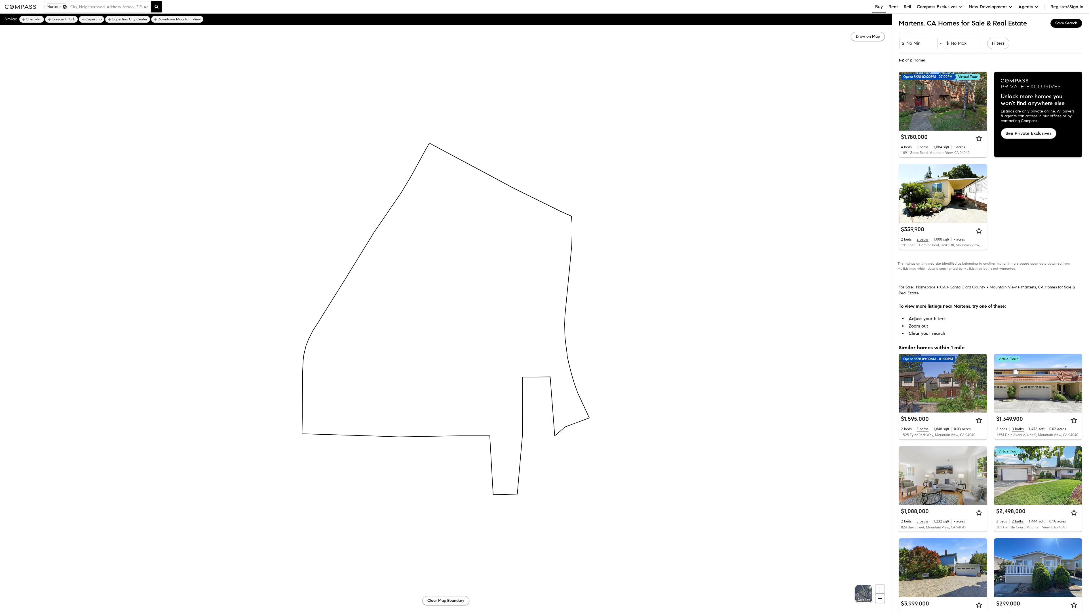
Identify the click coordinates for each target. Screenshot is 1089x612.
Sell (907, 6)
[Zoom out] (880, 598)
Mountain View (1003, 287)
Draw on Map (868, 36)
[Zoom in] (880, 589)
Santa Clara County (967, 287)
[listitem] (31, 19)
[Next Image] (980, 101)
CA (943, 287)
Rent (893, 6)
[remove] (64, 7)
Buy (879, 6)
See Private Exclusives (1029, 133)
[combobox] (109, 6)
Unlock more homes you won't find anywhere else (1033, 100)
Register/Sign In (1066, 6)
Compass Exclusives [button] (937, 6)
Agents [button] (1025, 6)
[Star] (979, 138)
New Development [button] (988, 6)
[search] (156, 6)
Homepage (926, 287)
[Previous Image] (905, 101)
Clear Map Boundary (445, 600)
